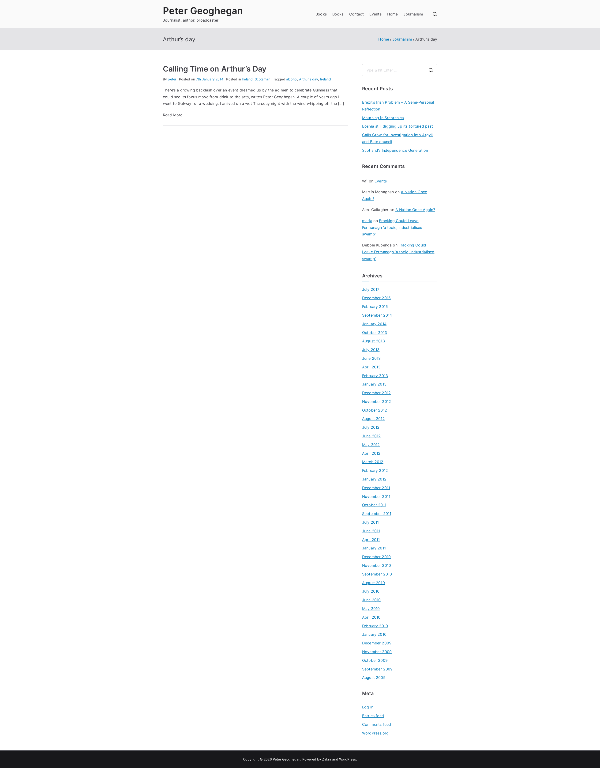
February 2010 (375, 626)
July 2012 (370, 427)
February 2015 (375, 306)
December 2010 (376, 556)
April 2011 (371, 539)
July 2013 (370, 349)
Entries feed (373, 715)
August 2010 (373, 582)
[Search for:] (399, 70)
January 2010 (374, 634)
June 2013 (371, 358)
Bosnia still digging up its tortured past (397, 126)
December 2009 (376, 643)
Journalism (413, 14)
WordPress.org (375, 733)
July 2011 (370, 522)
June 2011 (371, 531)
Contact (356, 14)
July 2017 (370, 289)
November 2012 (376, 401)
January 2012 (374, 479)
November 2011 (376, 496)
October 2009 (375, 660)
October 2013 (374, 332)
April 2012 (371, 453)
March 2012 (372, 461)
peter (172, 79)
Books (321, 14)
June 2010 (371, 600)
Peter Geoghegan (203, 10)
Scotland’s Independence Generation (395, 150)
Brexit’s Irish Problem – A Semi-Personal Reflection (398, 105)
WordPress (347, 759)
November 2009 (377, 651)
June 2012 (371, 436)
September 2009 (377, 669)
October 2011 (374, 505)
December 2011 (376, 487)
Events (375, 14)
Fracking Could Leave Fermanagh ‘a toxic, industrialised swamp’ (392, 227)
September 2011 (376, 513)
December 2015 (376, 297)
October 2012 (374, 410)
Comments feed (376, 724)
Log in (367, 707)
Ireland (247, 79)
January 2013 (374, 384)
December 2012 (376, 392)
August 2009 (374, 677)
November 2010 (376, 565)
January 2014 (374, 324)
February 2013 (375, 375)
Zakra (326, 759)
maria (367, 220)
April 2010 (371, 617)
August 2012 (373, 418)
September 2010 (377, 574)
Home (392, 14)
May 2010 (371, 608)
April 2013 (371, 367)
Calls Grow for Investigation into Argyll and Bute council (397, 138)
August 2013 (373, 341)
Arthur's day (308, 79)
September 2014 (377, 315)
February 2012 (375, 470)
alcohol (291, 79)
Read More (172, 115)
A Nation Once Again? (415, 209)
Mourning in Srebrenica (383, 117)
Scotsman (262, 79)
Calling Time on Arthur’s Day (214, 68)
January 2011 (374, 548)
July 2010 (370, 591)
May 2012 (371, 444)
